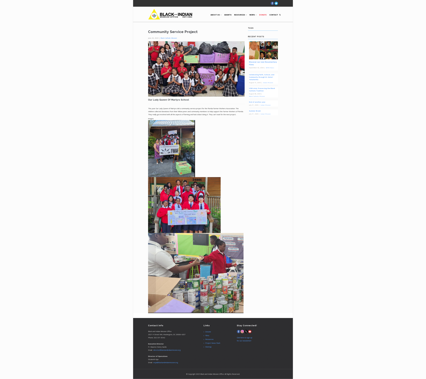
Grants (228, 15)
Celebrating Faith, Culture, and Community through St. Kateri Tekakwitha (261, 77)
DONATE (263, 15)
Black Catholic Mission (169, 38)
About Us (215, 15)
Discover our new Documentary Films (263, 63)
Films (207, 335)
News (252, 15)
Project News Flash (212, 343)
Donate (208, 332)
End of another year (257, 102)
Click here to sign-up (244, 337)
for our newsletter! (244, 341)
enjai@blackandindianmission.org (165, 362)
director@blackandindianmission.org (167, 350)
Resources (240, 15)
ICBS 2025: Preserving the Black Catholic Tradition (262, 90)
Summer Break (255, 111)
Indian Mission (268, 82)
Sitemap (208, 347)
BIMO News (270, 68)
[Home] (170, 11)
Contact (273, 15)
